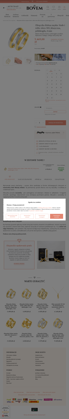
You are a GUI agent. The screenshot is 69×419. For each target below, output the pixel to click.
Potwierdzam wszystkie (56, 216)
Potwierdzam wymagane (42, 216)
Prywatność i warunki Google (36, 210)
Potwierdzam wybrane (27, 216)
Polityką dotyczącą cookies (45, 207)
